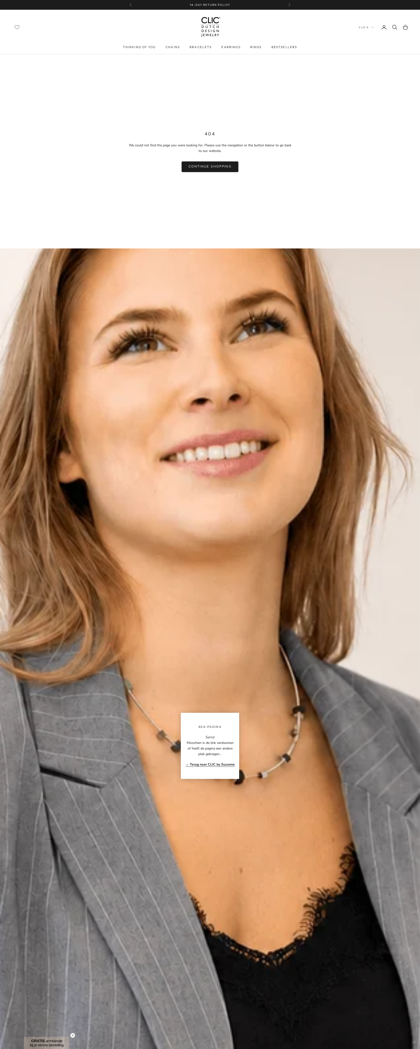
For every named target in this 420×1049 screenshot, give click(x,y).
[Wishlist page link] (17, 27)
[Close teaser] (72, 1035)
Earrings (230, 47)
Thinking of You (139, 47)
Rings (256, 47)
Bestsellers (284, 47)
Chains (173, 47)
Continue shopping (210, 166)
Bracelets (201, 47)
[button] (46, 1043)
